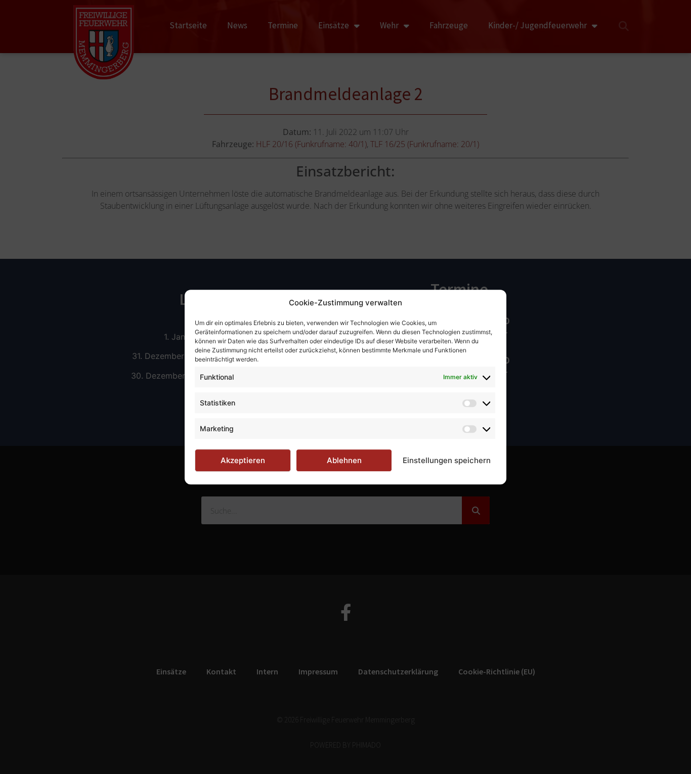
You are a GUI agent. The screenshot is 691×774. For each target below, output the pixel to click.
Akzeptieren (243, 460)
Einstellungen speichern (447, 460)
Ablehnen (344, 460)
